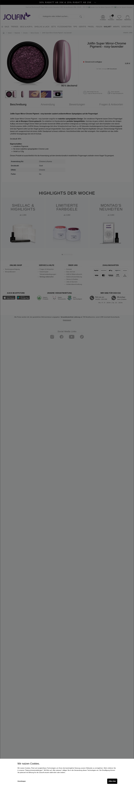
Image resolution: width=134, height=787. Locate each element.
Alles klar (112, 781)
